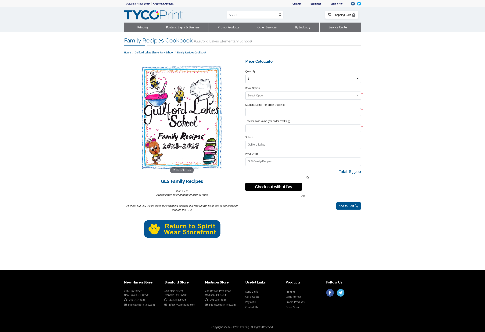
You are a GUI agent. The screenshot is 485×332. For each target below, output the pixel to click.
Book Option (252, 88)
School (249, 137)
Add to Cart (347, 206)
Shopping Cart (343, 14)
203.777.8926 (137, 299)
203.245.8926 (218, 299)
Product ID (251, 154)
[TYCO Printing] (154, 15)
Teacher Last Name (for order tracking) (267, 121)
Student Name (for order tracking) (265, 104)
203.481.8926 (177, 299)
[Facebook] (330, 293)
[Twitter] (340, 293)
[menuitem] (142, 27)
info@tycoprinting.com (141, 304)
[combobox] (303, 79)
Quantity (250, 71)
